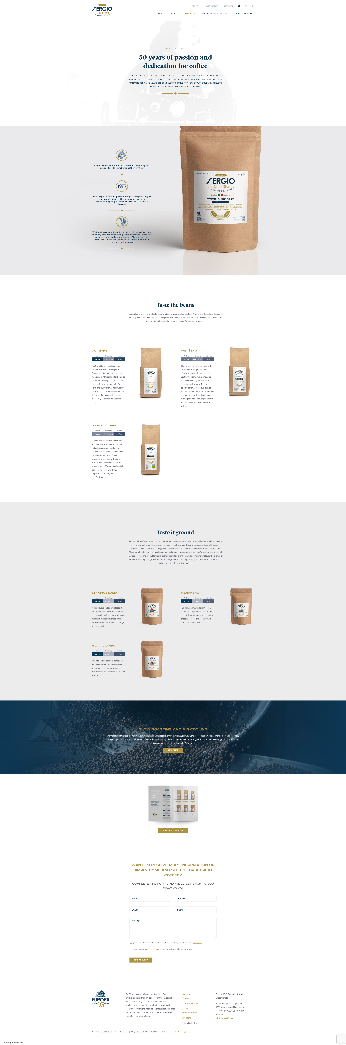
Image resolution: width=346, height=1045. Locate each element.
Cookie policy (180, 1032)
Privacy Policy (197, 943)
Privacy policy (169, 1032)
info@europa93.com (224, 1018)
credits (188, 1032)
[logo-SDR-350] (102, 5)
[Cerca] (239, 6)
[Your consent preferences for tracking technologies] (13, 1042)
